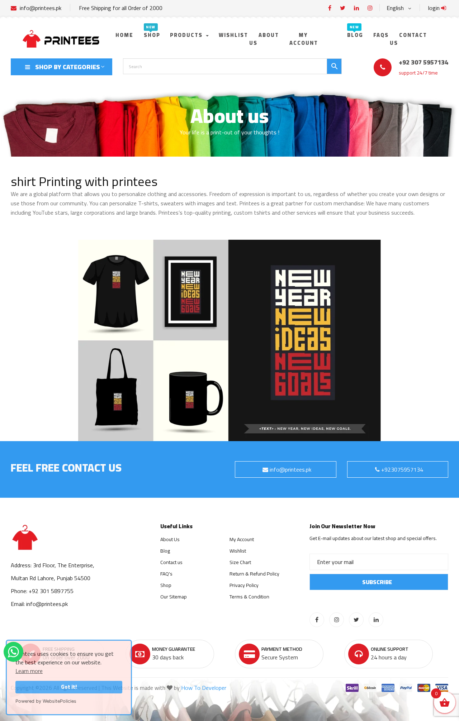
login (434, 8)
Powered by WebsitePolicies (45, 701)
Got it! (69, 687)
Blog (355, 35)
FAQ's (166, 573)
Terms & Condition (249, 596)
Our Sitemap (173, 596)
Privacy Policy (244, 585)
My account (303, 39)
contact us (408, 39)
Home (124, 35)
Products (187, 35)
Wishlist (233, 35)
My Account (242, 539)
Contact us (171, 562)
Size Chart (240, 562)
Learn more (29, 671)
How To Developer (203, 687)
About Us (264, 39)
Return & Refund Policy (254, 573)
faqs (381, 35)
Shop (152, 35)
